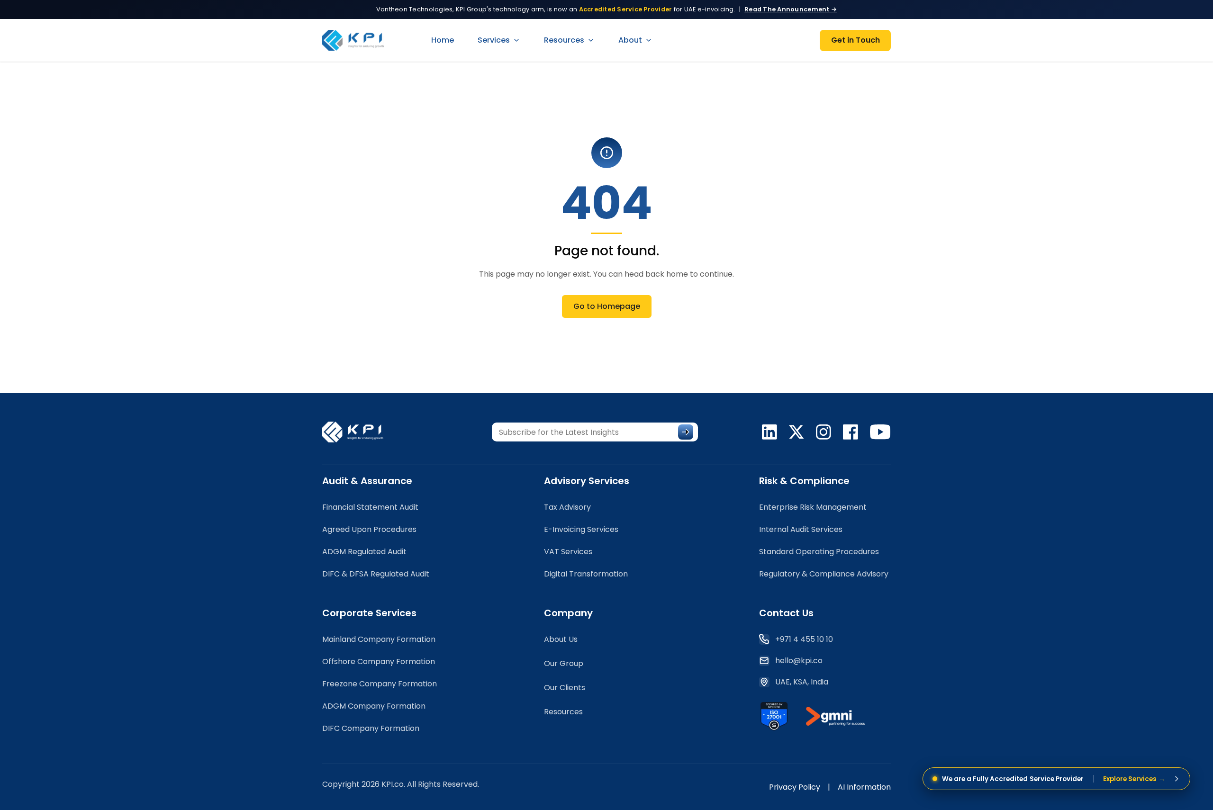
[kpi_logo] (358, 432)
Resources (564, 40)
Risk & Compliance (804, 481)
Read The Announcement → (790, 9)
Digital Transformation (586, 573)
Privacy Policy (794, 787)
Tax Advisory (567, 507)
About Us (561, 639)
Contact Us (786, 613)
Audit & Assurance (367, 481)
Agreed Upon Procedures (369, 529)
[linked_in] (769, 432)
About (630, 40)
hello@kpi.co (799, 660)
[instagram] (823, 432)
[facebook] (850, 432)
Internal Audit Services (800, 529)
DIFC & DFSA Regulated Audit (375, 573)
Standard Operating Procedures (819, 551)
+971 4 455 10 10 (804, 639)
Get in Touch (855, 40)
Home (442, 40)
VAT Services (568, 551)
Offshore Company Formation (378, 661)
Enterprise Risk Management (813, 507)
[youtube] (880, 432)
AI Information (864, 787)
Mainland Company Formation (378, 639)
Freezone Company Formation (379, 683)
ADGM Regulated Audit (364, 551)
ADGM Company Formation (373, 706)
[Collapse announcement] (1176, 778)
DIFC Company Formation (370, 728)
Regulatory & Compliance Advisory (823, 573)
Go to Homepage (606, 306)
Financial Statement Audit (370, 507)
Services (494, 40)
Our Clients (564, 687)
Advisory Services (586, 481)
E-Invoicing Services (581, 529)
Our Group (563, 663)
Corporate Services (369, 613)
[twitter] (796, 432)
